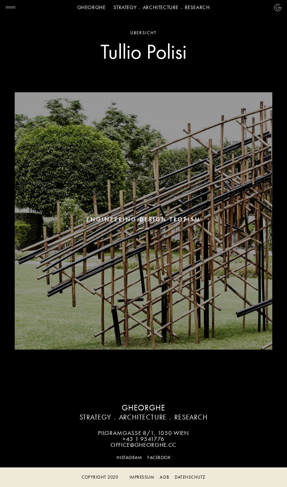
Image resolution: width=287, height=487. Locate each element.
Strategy (124, 7)
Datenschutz (190, 477)
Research (197, 7)
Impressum (142, 477)
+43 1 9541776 (143, 439)
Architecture (160, 7)
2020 (100, 477)
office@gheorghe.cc (143, 445)
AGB (164, 477)
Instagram (129, 457)
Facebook (158, 457)
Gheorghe (91, 7)
